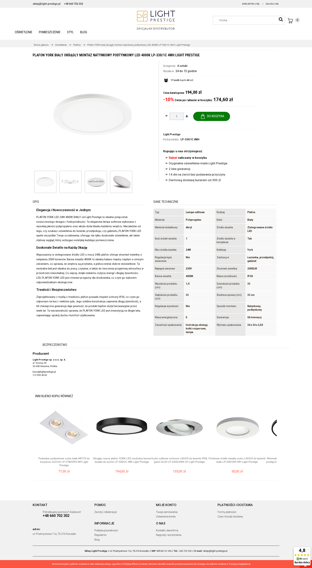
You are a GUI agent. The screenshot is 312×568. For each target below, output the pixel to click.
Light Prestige (171, 134)
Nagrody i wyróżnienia (168, 535)
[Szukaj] (280, 19)
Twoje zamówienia (166, 512)
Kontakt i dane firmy (167, 530)
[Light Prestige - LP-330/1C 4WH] (45, 182)
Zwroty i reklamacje (105, 512)
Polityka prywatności (106, 530)
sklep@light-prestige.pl (46, 3)
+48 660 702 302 (73, 3)
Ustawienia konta (166, 516)
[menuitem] (24, 32)
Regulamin (100, 535)
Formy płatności (227, 512)
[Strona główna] (156, 20)
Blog (97, 539)
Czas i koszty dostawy (230, 516)
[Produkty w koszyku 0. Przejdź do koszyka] (294, 20)
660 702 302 (185, 551)
